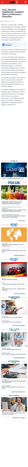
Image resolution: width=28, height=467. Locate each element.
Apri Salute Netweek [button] (19, 357)
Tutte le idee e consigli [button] (19, 417)
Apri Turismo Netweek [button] (19, 325)
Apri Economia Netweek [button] (18, 392)
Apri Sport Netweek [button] (19, 293)
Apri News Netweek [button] (19, 255)
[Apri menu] (2, 2)
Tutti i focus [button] (21, 220)
